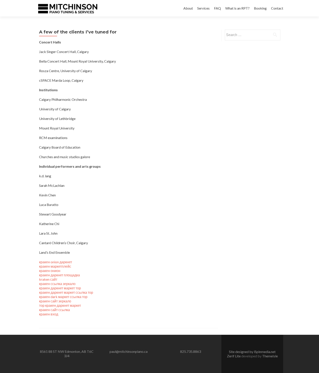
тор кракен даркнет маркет (60, 305)
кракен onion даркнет (55, 262)
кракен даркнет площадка (59, 275)
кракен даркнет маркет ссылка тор (66, 292)
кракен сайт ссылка (54, 310)
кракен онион (49, 271)
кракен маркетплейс (55, 266)
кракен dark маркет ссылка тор (63, 297)
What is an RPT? (237, 8)
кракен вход (48, 314)
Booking (260, 8)
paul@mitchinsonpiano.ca (129, 351)
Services (203, 8)
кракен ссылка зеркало (57, 284)
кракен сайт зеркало (55, 301)
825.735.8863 (190, 351)
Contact (277, 8)
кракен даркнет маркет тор (60, 288)
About (188, 8)
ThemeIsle (270, 356)
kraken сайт (48, 279)
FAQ (217, 8)
